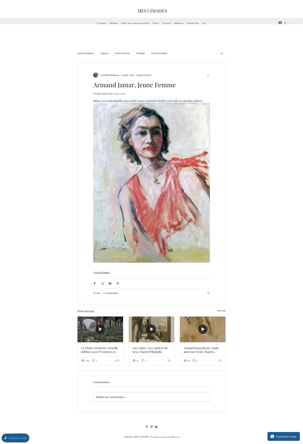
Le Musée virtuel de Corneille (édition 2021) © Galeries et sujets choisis (99, 350)
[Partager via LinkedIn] (110, 283)
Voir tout (221, 310)
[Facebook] (146, 426)
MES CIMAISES (152, 11)
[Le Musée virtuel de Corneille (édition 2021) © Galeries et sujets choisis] (100, 329)
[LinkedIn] (156, 426)
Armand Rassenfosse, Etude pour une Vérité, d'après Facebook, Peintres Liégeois (201, 350)
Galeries (104, 53)
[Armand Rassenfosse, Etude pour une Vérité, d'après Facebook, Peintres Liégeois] (203, 329)
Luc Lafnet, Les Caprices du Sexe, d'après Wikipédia (150, 350)
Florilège (140, 53)
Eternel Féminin (159, 53)
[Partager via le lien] (117, 283)
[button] (221, 53)
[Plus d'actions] (208, 75)
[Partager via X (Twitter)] (102, 283)
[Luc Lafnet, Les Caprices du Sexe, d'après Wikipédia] (151, 329)
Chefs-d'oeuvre (122, 53)
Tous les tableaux (85, 53)
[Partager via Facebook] (94, 283)
